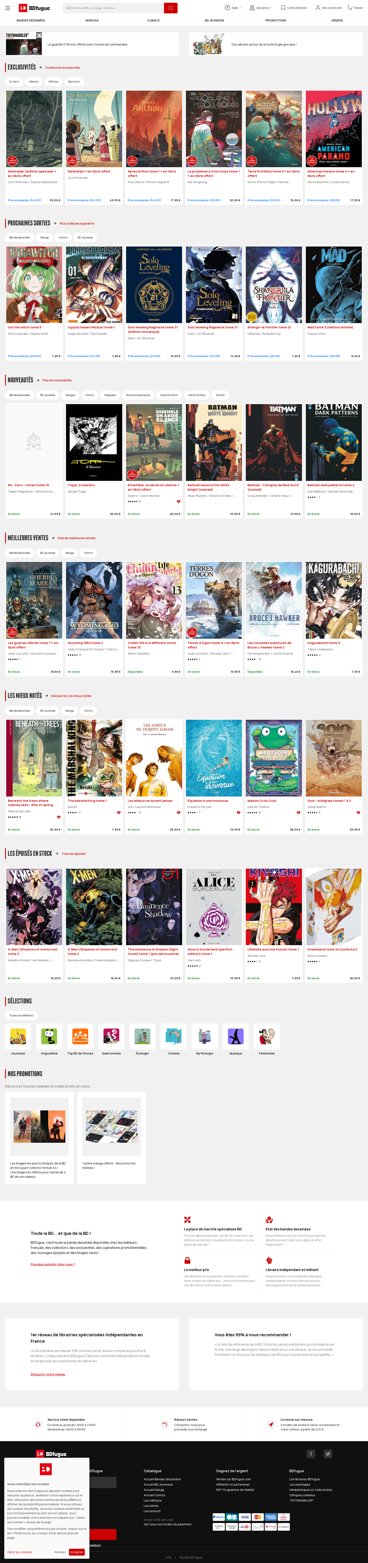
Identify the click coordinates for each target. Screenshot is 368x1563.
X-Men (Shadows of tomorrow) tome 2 (93, 951)
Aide (235, 8)
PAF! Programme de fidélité (235, 1490)
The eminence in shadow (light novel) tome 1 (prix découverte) (153, 951)
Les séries (151, 1506)
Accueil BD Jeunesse (158, 1484)
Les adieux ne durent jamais (150, 800)
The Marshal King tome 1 (87, 800)
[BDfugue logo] (34, 8)
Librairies (262, 8)
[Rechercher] (171, 8)
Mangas (92, 20)
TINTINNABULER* (301, 1500)
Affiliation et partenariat (233, 1484)
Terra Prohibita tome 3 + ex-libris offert (273, 173)
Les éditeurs (153, 1500)
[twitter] (328, 1454)
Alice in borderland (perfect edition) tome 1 (210, 951)
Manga (44, 237)
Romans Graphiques (138, 395)
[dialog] (46, 1508)
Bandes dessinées (31, 20)
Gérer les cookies (19, 1552)
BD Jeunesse (214, 20)
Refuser (60, 1552)
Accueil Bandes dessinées (162, 1479)
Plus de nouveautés (57, 380)
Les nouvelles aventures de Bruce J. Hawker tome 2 (269, 645)
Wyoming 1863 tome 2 (85, 643)
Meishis (33, 81)
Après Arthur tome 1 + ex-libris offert (152, 173)
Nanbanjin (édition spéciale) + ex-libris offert (32, 173)
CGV (168, 1557)
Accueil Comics (154, 1495)
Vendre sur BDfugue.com (233, 1479)
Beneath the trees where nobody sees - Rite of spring (30, 802)
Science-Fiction (169, 395)
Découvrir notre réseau (48, 1374)
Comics (153, 20)
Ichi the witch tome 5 (25, 327)
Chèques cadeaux (302, 1495)
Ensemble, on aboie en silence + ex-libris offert (153, 487)
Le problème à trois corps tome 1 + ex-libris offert (214, 173)
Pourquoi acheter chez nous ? (53, 1264)
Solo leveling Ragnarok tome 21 (213, 327)
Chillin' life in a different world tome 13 (152, 645)
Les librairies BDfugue (304, 1479)
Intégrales (110, 395)
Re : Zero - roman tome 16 (28, 485)
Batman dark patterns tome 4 (331, 485)
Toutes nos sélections (21, 1015)
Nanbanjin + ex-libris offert (89, 171)
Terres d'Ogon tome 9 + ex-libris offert (213, 645)
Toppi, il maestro (81, 485)
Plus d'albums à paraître (77, 223)
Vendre (337, 20)
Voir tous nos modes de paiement (167, 1524)
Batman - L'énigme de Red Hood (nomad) (273, 487)
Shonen (220, 395)
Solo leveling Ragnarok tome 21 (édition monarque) (153, 329)
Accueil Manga (154, 1490)
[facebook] (311, 1454)
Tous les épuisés (74, 854)
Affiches (53, 81)
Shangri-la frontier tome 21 (269, 327)
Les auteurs (152, 1511)
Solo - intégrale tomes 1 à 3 (329, 800)
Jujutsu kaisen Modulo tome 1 (91, 327)
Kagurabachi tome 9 (324, 643)
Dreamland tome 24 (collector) (332, 949)
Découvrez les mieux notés (71, 696)
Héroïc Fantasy (197, 395)
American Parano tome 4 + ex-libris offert (332, 173)
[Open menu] (7, 8)
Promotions (276, 20)
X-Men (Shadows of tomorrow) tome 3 (33, 951)
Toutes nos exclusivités (62, 68)
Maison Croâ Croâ (261, 800)
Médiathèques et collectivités (310, 1490)
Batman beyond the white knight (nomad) (208, 487)
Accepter (76, 1552)
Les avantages (299, 1484)
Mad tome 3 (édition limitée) (330, 327)
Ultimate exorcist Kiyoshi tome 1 (273, 949)
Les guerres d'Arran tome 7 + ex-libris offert (33, 645)
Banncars (74, 81)
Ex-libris (14, 81)
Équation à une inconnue (208, 800)
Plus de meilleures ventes (76, 538)
